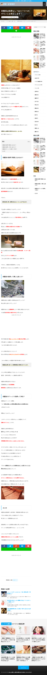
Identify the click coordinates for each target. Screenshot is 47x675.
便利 (36, 94)
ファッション (37, 84)
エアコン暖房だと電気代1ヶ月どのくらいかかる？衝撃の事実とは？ (43, 44)
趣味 (36, 131)
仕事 (36, 91)
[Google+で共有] (16, 27)
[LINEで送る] (16, 30)
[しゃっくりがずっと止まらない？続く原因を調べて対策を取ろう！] (4, 594)
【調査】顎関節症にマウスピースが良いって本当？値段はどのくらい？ (42, 51)
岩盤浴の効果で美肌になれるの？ (9, 145)
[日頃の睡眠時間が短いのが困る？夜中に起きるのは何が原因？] (4, 611)
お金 (36, 78)
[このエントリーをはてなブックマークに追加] (22, 27)
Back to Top (23, 667)
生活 (36, 121)
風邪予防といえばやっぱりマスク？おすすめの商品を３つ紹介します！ (38, 639)
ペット (36, 88)
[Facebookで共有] (4, 27)
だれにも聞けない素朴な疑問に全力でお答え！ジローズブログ (20, 672)
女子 (16, 17)
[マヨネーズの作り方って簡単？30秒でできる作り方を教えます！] (36, 65)
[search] (45, 27)
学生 (36, 104)
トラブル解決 (10, 17)
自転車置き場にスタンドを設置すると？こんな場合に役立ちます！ (42, 36)
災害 (36, 118)
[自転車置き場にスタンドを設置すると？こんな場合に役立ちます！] (36, 36)
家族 (36, 108)
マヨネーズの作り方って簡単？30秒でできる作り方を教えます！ (42, 65)
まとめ (3, 151)
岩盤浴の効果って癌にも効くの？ (9, 147)
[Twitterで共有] (10, 27)
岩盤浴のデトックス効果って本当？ (9, 149)
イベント (36, 74)
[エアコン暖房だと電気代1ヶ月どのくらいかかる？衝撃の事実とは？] (36, 43)
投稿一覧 (14, 580)
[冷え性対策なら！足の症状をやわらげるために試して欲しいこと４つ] (36, 58)
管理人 (36, 128)
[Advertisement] (16, 46)
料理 (36, 111)
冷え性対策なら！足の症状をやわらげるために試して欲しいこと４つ (42, 58)
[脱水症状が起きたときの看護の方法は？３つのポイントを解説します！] (4, 602)
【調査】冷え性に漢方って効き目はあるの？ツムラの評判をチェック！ (38, 659)
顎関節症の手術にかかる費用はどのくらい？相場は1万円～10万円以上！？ (23, 659)
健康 (14, 17)
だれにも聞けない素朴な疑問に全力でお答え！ (23, 0)
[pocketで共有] (28, 27)
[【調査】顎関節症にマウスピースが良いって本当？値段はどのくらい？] (36, 51)
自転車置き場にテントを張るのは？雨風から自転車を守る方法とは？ (8, 659)
